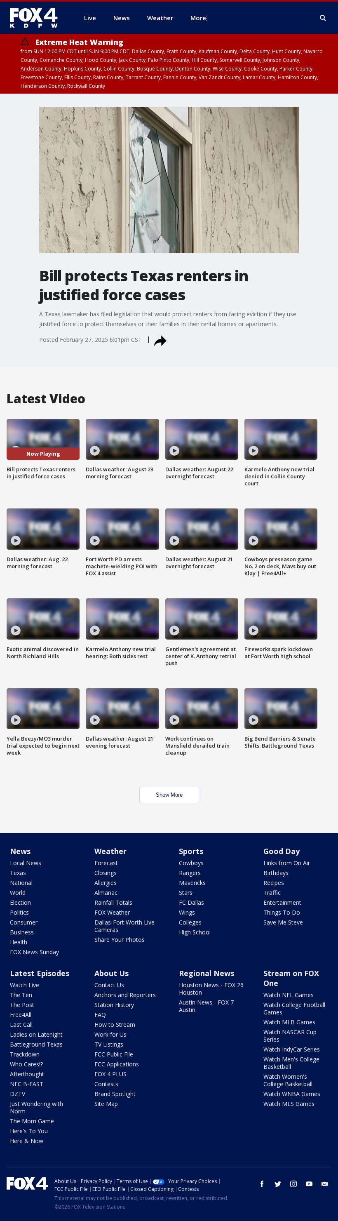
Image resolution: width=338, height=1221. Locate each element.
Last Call (21, 1024)
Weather (110, 851)
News (20, 851)
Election (20, 902)
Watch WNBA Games (291, 1094)
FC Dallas (191, 902)
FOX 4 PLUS (110, 1074)
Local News (25, 863)
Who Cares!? (26, 1064)
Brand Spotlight (115, 1094)
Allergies (105, 883)
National (21, 883)
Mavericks (192, 883)
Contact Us (109, 985)
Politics (19, 912)
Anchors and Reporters (125, 995)
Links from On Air (286, 863)
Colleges (190, 922)
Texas (18, 873)
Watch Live (24, 985)
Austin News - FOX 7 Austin (206, 1006)
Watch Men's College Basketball (291, 1062)
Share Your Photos (119, 939)
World (18, 892)
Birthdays (276, 873)
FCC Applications (116, 1064)
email (324, 1183)
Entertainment (282, 902)
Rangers (190, 873)
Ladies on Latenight (36, 1034)
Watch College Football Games (294, 1008)
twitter (277, 1183)
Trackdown (25, 1054)
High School (195, 932)
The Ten (21, 995)
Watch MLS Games (289, 1104)
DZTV (17, 1094)
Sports (191, 851)
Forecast (106, 863)
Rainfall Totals (113, 902)
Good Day (281, 851)
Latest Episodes (39, 973)
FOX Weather (112, 912)
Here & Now (26, 1141)
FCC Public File (113, 1054)
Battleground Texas (36, 1044)
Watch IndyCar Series (291, 1049)
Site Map (106, 1104)
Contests (106, 1084)
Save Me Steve (283, 922)
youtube (309, 1183)
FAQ (100, 1015)
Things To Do (281, 912)
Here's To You (29, 1131)
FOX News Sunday (34, 952)
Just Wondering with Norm (36, 1107)
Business (22, 932)
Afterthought (27, 1074)
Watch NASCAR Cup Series (290, 1035)
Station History (114, 1005)
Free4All (20, 1015)
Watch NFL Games (288, 995)
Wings (187, 912)
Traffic (272, 892)
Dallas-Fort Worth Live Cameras (124, 926)
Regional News (206, 973)
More (198, 18)
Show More (169, 795)
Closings (105, 873)
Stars (185, 892)
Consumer (24, 922)
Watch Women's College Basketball (287, 1080)
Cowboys (191, 863)
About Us (111, 973)
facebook (262, 1183)
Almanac (105, 892)
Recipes (273, 883)
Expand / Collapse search (323, 18)
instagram (293, 1183)
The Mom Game (32, 1121)
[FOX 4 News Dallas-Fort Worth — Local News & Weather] (37, 18)
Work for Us (110, 1034)
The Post (22, 1005)
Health (18, 942)
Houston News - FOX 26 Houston (211, 988)
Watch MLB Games (289, 1022)
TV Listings (108, 1044)
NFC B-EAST (26, 1084)
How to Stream (114, 1024)
